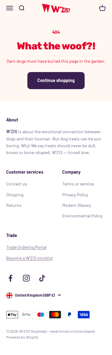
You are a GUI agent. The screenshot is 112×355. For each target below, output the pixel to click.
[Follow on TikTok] (42, 278)
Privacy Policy (75, 194)
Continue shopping (56, 80)
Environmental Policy (82, 215)
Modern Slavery (76, 205)
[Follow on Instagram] (26, 278)
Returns (13, 205)
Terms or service (78, 183)
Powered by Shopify (22, 337)
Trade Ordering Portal (26, 247)
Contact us (16, 183)
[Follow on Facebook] (10, 278)
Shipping (14, 194)
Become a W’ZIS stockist (29, 258)
